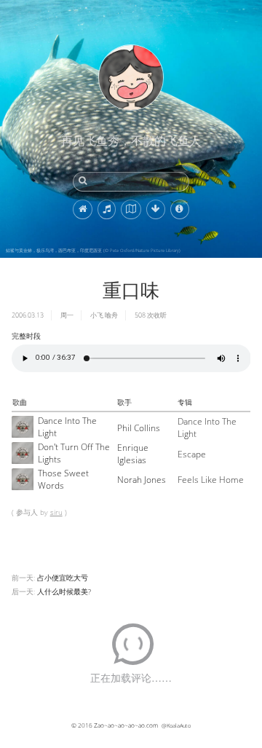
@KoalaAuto (176, 725)
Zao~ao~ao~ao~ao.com (126, 725)
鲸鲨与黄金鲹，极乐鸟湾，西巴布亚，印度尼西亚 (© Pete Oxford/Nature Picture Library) (93, 250)
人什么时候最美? (64, 591)
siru (56, 512)
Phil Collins (138, 428)
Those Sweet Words (63, 479)
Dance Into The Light (67, 426)
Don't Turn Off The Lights (74, 453)
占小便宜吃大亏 (62, 577)
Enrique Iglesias (132, 453)
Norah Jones (141, 479)
